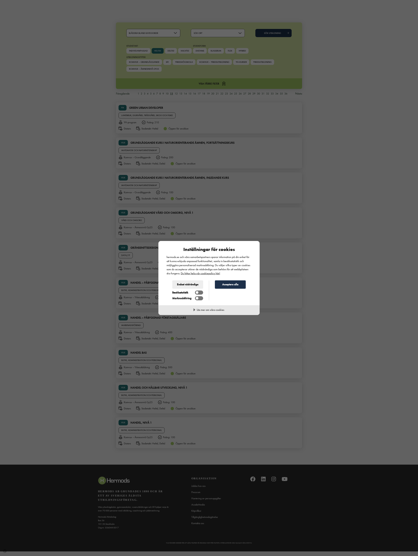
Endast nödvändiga (187, 284)
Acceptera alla (230, 284)
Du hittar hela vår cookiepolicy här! (200, 273)
